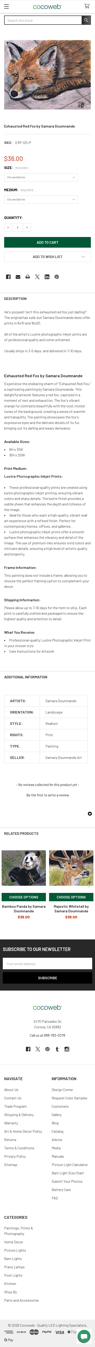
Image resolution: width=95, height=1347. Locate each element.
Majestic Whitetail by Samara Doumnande (71, 908)
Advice (57, 1139)
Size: (16, 167)
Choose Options (23, 897)
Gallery (57, 1114)
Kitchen (10, 1283)
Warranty (11, 1123)
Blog (55, 1123)
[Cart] (88, 6)
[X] (37, 277)
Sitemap (10, 1164)
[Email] (18, 277)
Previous (4, 883)
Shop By (10, 1292)
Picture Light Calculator (70, 1164)
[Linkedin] (47, 277)
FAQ (55, 1198)
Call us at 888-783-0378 (47, 1035)
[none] (47, 74)
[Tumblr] (57, 1049)
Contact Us (12, 1098)
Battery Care (61, 1189)
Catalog (57, 1131)
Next (90, 883)
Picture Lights (15, 1250)
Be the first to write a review (47, 795)
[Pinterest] (57, 277)
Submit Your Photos (67, 1181)
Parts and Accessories (21, 1300)
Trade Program (15, 1106)
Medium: (18, 189)
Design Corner (62, 1089)
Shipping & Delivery (19, 1114)
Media (56, 1148)
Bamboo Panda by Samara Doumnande (24, 908)
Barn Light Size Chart (68, 1173)
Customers (60, 1106)
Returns (10, 1139)
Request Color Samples (69, 1098)
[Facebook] (8, 277)
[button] (47, 256)
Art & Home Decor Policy (23, 1131)
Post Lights (13, 1275)
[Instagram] (67, 1049)
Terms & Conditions (19, 1148)
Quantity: (13, 217)
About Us (11, 1089)
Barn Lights (13, 1258)
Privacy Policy (15, 1156)
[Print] (28, 277)
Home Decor (13, 1242)
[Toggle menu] (6, 6)
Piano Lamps (14, 1267)
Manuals (58, 1156)
